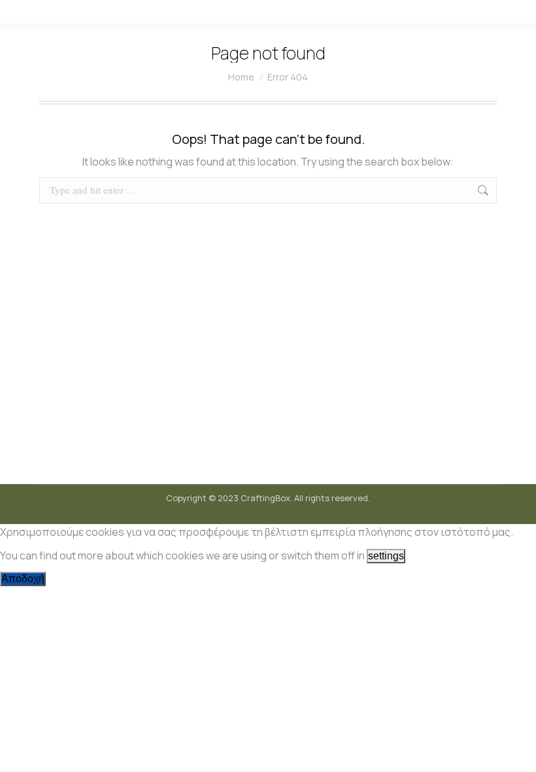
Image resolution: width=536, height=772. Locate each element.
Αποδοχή (22, 578)
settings (386, 555)
